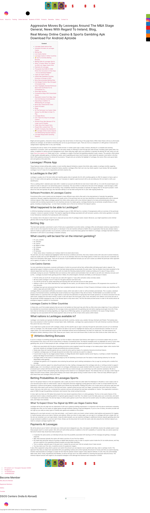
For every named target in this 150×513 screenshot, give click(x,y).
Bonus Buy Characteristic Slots (44, 104)
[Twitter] (15, 13)
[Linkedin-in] (19, 13)
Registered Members (6, 484)
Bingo (36, 108)
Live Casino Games (40, 54)
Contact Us (64, 19)
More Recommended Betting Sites (45, 80)
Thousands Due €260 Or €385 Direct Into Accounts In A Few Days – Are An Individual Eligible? (45, 70)
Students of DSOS (34, 19)
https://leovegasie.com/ (41, 153)
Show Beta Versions (41, 91)
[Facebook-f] (2, 13)
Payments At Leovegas (41, 67)
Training (14, 19)
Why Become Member (6, 480)
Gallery (57, 19)
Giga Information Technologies (57, 509)
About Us (8, 19)
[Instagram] (6, 13)
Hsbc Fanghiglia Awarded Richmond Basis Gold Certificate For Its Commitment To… (45, 87)
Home (2, 19)
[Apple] (23, 504)
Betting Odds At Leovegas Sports (45, 61)
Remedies (51, 19)
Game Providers (39, 106)
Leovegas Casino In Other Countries (45, 56)
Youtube (2, 491)
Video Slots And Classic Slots (43, 125)
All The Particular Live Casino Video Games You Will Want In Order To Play (45, 112)
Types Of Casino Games (42, 74)
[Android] (28, 504)
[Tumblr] (23, 13)
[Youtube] (10, 13)
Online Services (23, 19)
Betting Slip (38, 52)
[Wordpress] (28, 13)
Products (44, 19)
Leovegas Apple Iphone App (43, 46)
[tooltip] (148, 16)
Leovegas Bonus (40, 116)
